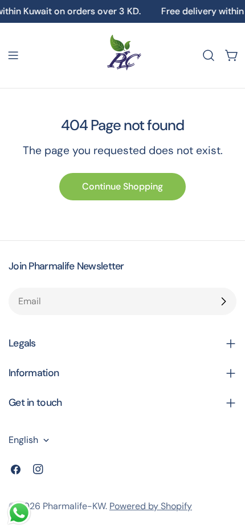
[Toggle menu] (13, 55)
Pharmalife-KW (74, 506)
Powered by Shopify (150, 506)
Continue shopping (122, 186)
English (23, 440)
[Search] (208, 55)
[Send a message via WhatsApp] (19, 512)
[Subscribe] (223, 301)
